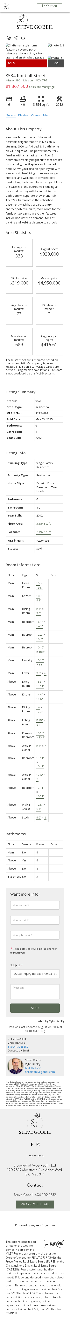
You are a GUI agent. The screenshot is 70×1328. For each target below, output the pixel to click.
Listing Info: (16, 452)
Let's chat (49, 6)
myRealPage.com (43, 1225)
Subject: (15, 965)
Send (35, 1008)
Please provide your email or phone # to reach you (33, 950)
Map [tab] (46, 115)
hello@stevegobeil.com (40, 1072)
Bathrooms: (16, 834)
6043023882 (33, 1068)
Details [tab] (11, 115)
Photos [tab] (23, 115)
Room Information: (23, 564)
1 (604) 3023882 (18, 1046)
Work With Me (35, 1204)
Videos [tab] (36, 115)
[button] (31, 1144)
